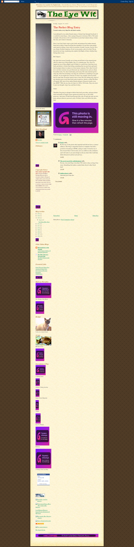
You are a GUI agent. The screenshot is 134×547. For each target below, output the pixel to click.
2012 (38, 224)
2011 (38, 226)
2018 (38, 215)
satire (42, 481)
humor (39, 481)
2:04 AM (62, 177)
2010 (38, 228)
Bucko (40, 140)
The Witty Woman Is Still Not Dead (43, 258)
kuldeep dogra (64, 173)
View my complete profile (42, 142)
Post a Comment (58, 181)
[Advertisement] (75, 198)
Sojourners (38, 272)
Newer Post (56, 215)
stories (46, 481)
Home (76, 215)
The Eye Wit (41, 477)
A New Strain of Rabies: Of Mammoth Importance (44, 251)
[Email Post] (70, 134)
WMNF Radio (39, 274)
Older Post (95, 215)
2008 (38, 232)
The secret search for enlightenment (70, 161)
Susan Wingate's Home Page (42, 267)
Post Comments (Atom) (67, 219)
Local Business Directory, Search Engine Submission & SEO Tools (43, 511)
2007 (38, 234)
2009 (38, 230)
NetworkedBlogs (41, 474)
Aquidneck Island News (41, 269)
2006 (38, 236)
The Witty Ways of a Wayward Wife (43, 255)
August (41, 220)
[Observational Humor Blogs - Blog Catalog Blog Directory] (43, 507)
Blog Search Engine (40, 530)
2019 (38, 214)
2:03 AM (62, 169)
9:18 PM (62, 157)
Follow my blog (43, 483)
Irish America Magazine (41, 270)
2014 (38, 218)
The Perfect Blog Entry (44, 222)
